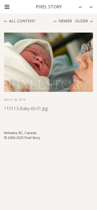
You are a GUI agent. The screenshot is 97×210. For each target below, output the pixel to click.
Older (81, 20)
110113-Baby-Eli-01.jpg (26, 108)
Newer (65, 20)
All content (22, 20)
